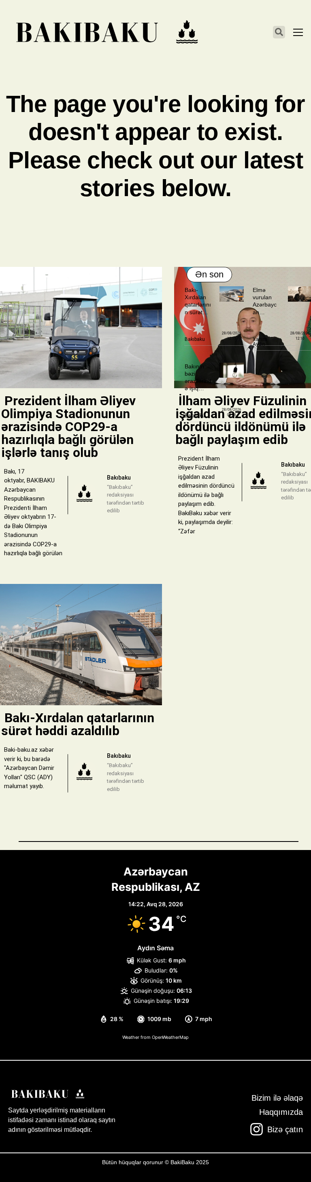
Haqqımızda (281, 1112)
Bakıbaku (195, 339)
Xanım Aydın (260, 341)
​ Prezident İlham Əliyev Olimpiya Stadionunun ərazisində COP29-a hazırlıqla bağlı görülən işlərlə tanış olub (68, 426)
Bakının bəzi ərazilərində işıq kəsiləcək (198, 381)
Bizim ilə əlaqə (277, 1097)
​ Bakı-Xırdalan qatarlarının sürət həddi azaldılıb (77, 724)
